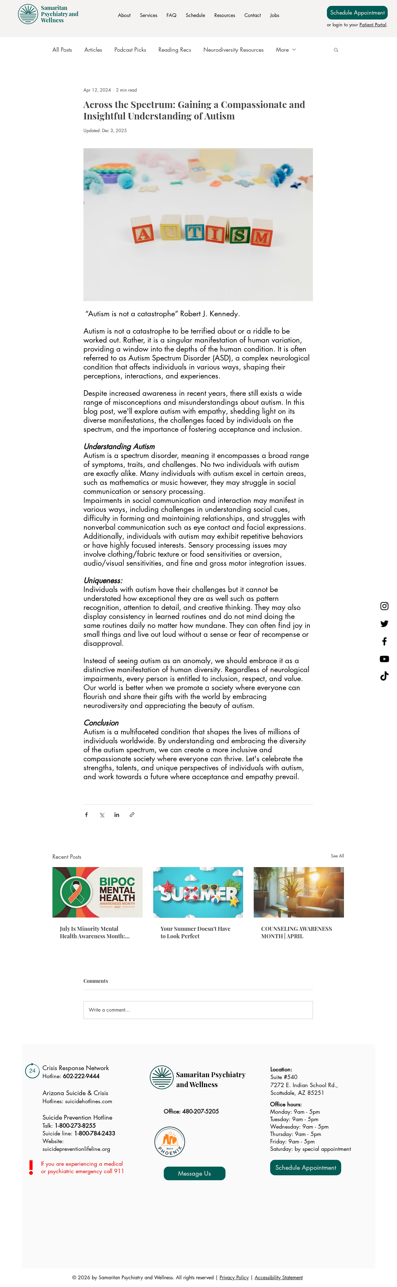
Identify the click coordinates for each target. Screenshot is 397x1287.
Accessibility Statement (279, 1277)
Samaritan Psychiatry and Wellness (59, 14)
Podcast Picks (130, 49)
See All (337, 856)
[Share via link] (132, 815)
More (282, 49)
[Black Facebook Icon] (384, 641)
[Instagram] (384, 606)
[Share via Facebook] (86, 815)
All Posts (62, 49)
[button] (336, 49)
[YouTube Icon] (384, 659)
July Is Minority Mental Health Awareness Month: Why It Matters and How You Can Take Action (95, 932)
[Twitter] (384, 623)
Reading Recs (174, 49)
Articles (93, 49)
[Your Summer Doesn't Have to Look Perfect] (198, 892)
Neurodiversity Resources (233, 49)
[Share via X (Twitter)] (102, 815)
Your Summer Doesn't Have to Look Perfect (195, 932)
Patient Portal (372, 25)
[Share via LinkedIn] (117, 815)
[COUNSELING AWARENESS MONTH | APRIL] (299, 892)
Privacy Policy (234, 1277)
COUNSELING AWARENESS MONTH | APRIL (296, 932)
